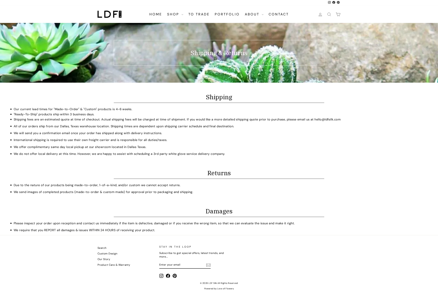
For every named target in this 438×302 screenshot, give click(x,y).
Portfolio (227, 14)
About (253, 14)
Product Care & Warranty (114, 265)
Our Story (104, 259)
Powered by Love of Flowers (219, 288)
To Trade (199, 14)
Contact (279, 14)
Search (102, 248)
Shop (174, 14)
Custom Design (108, 253)
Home (155, 14)
